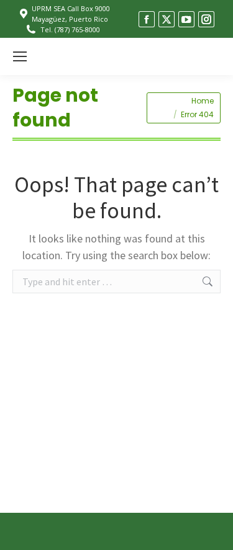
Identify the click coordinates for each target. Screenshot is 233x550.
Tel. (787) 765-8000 (70, 29)
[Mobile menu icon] (19, 56)
